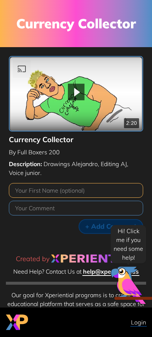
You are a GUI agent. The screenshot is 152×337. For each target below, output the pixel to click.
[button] (76, 92)
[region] (76, 94)
